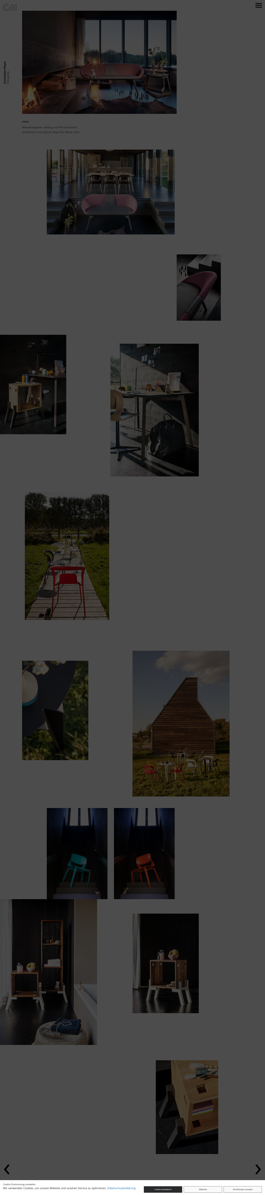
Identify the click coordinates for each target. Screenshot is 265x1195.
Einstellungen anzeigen (243, 1189)
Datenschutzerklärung (121, 1188)
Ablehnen (203, 1189)
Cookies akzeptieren (163, 1189)
